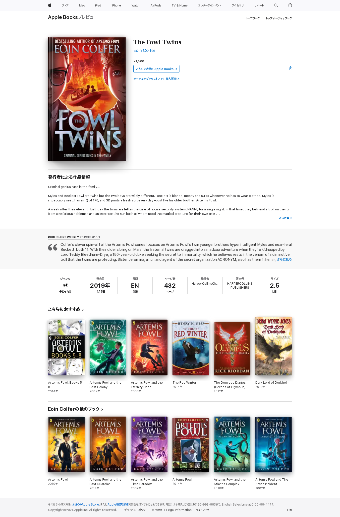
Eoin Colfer (144, 50)
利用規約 (157, 510)
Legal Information (179, 510)
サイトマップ (202, 510)
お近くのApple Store (85, 504)
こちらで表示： (154, 69)
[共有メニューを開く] (290, 69)
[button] (276, 5)
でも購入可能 (154, 79)
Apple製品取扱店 (118, 504)
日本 (289, 510)
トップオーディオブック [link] (279, 18)
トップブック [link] (253, 18)
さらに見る (285, 218)
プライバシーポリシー (136, 510)
